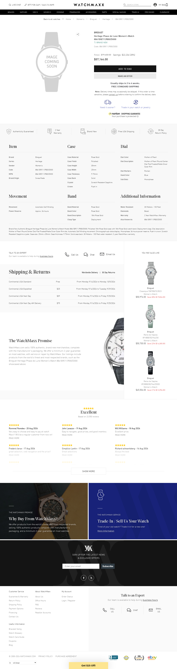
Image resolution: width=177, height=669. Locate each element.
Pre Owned (149, 12)
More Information (105, 530)
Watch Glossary (15, 632)
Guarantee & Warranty (18, 596)
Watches (23, 12)
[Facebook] (83, 578)
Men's (35, 12)
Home (68, 19)
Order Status (67, 596)
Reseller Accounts (43, 612)
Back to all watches (52, 19)
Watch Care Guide (16, 636)
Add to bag (125, 68)
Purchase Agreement (66, 656)
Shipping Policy (15, 604)
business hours (46, 256)
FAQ (37, 604)
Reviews (38, 608)
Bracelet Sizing (15, 628)
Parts (104, 12)
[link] (107, 104)
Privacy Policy (45, 656)
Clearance (164, 12)
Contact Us (13, 616)
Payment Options (16, 608)
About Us (39, 596)
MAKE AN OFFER (125, 76)
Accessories (91, 12)
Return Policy (14, 600)
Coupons (12, 640)
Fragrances (75, 12)
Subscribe (107, 566)
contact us (113, 94)
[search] (124, 4)
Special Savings (119, 12)
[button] (163, 4)
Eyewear (60, 12)
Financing (13, 612)
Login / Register (68, 600)
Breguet (93, 19)
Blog (11, 644)
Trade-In (135, 12)
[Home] (89, 4)
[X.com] (91, 578)
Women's (47, 12)
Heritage (106, 19)
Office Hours (40, 600)
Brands (11, 12)
